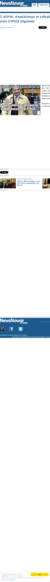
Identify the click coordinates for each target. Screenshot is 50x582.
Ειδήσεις (4, 335)
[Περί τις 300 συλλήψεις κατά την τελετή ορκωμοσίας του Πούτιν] (8, 188)
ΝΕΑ (34, 5)
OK (40, 574)
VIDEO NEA (43, 5)
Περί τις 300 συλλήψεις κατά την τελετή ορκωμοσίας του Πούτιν (28, 183)
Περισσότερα (11, 580)
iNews (25, 335)
